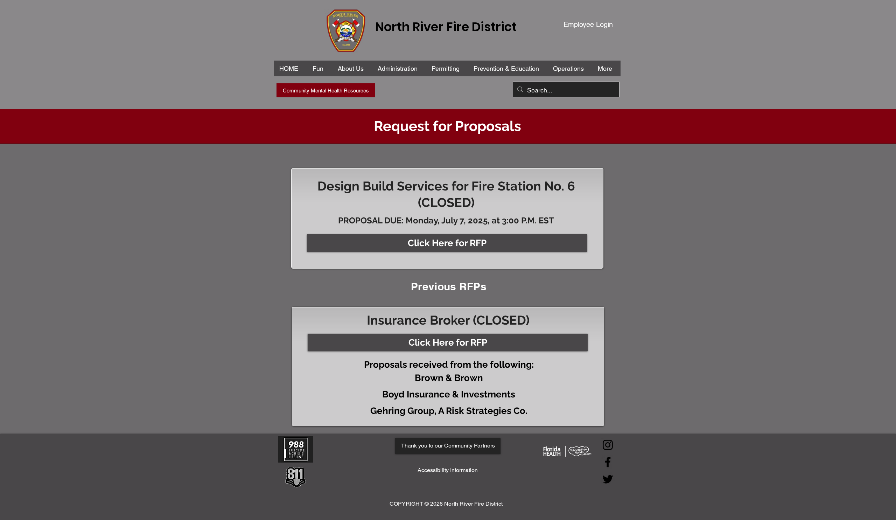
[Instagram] (608, 445)
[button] (399, 68)
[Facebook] (608, 462)
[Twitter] (608, 479)
